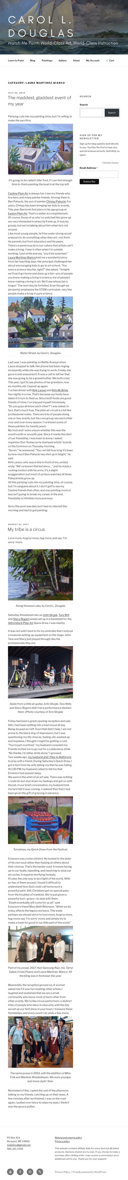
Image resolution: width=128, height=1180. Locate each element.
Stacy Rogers (21, 619)
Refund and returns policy (68, 1137)
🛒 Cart (110, 60)
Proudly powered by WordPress (89, 1171)
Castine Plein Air (18, 193)
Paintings (47, 60)
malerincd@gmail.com (19, 1144)
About (76, 60)
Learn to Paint (16, 60)
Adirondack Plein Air (20, 623)
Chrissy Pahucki (56, 201)
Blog (32, 60)
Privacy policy (62, 1141)
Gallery (63, 60)
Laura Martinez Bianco (22, 257)
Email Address (89, 168)
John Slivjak (50, 615)
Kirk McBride (60, 390)
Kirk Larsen (39, 390)
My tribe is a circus (26, 529)
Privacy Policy (62, 1171)
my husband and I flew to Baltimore (49, 757)
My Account (93, 60)
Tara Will (63, 615)
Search (84, 104)
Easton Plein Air (17, 213)
